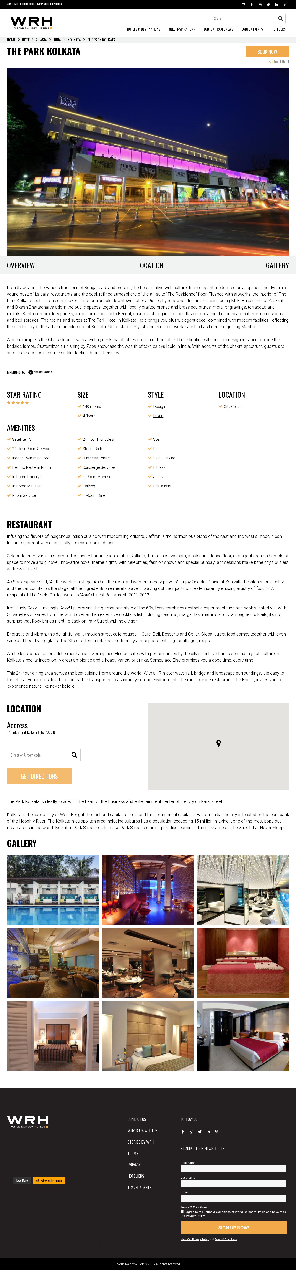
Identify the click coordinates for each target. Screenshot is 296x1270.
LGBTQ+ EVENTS (252, 29)
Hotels (27, 40)
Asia (43, 40)
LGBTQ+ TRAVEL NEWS (218, 29)
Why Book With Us (143, 1130)
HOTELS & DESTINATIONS (143, 29)
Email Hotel (281, 61)
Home (11, 40)
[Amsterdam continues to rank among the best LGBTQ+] (62, 1140)
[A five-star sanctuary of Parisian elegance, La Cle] (17, 1153)
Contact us (137, 1119)
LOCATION (150, 265)
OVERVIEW (21, 265)
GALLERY (277, 265)
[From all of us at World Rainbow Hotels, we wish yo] (39, 1167)
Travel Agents (139, 1187)
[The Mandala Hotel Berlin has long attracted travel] (39, 1140)
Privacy (134, 1164)
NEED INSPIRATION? (182, 29)
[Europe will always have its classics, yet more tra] (62, 1167)
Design (159, 406)
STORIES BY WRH (141, 1142)
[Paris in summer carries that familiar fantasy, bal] (17, 1167)
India (57, 40)
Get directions (39, 776)
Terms (133, 1153)
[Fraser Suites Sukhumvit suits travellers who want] (17, 1140)
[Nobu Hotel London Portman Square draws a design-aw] (62, 1153)
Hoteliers (136, 1176)
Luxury (158, 416)
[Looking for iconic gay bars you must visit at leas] (39, 1153)
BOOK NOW (267, 51)
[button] (218, 743)
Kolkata (74, 40)
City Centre (233, 406)
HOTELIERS (279, 29)
